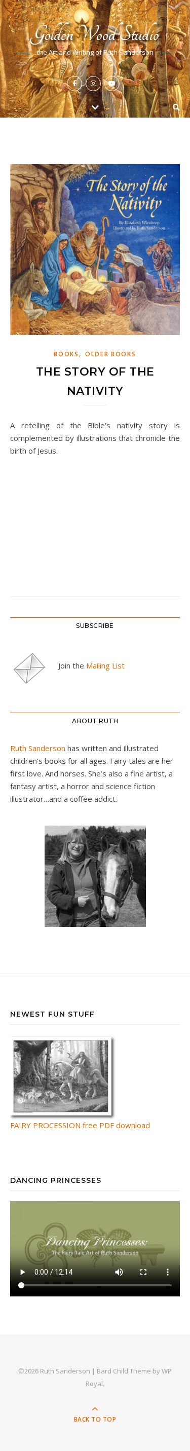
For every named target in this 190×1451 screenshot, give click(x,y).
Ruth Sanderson (37, 748)
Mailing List (105, 665)
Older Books (110, 354)
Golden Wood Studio (95, 34)
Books (66, 354)
